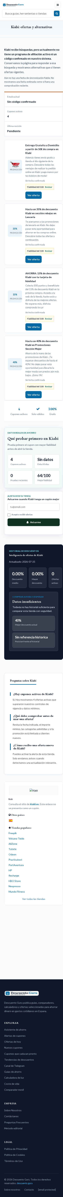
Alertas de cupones (15, 1035)
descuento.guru (25, 1183)
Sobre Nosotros (13, 1110)
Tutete (12, 848)
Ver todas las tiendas (33, 898)
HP (10, 870)
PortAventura (16, 865)
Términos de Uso (13, 1160)
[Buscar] (56, 13)
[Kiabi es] (11, 820)
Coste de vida (11, 1083)
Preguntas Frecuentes (16, 1122)
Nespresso (14, 886)
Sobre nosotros (12, 1189)
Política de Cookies (14, 1154)
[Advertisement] (31, 940)
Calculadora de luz (14, 1077)
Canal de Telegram (14, 1065)
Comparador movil (14, 1089)
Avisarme (35, 522)
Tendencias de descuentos (19, 1059)
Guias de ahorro (13, 1071)
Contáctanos (11, 1116)
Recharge (14, 875)
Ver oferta (33, 195)
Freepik (13, 833)
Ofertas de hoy (12, 1041)
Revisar (48, 187)
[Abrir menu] (58, 5)
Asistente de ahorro (15, 1029)
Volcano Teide (16, 838)
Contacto (29, 1189)
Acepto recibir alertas (22, 514)
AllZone (13, 843)
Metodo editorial (13, 1128)
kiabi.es (34, 804)
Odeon (12, 854)
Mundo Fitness (17, 891)
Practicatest (15, 859)
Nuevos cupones (13, 1047)
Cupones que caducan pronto (20, 1053)
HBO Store (15, 880)
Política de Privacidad (15, 1148)
